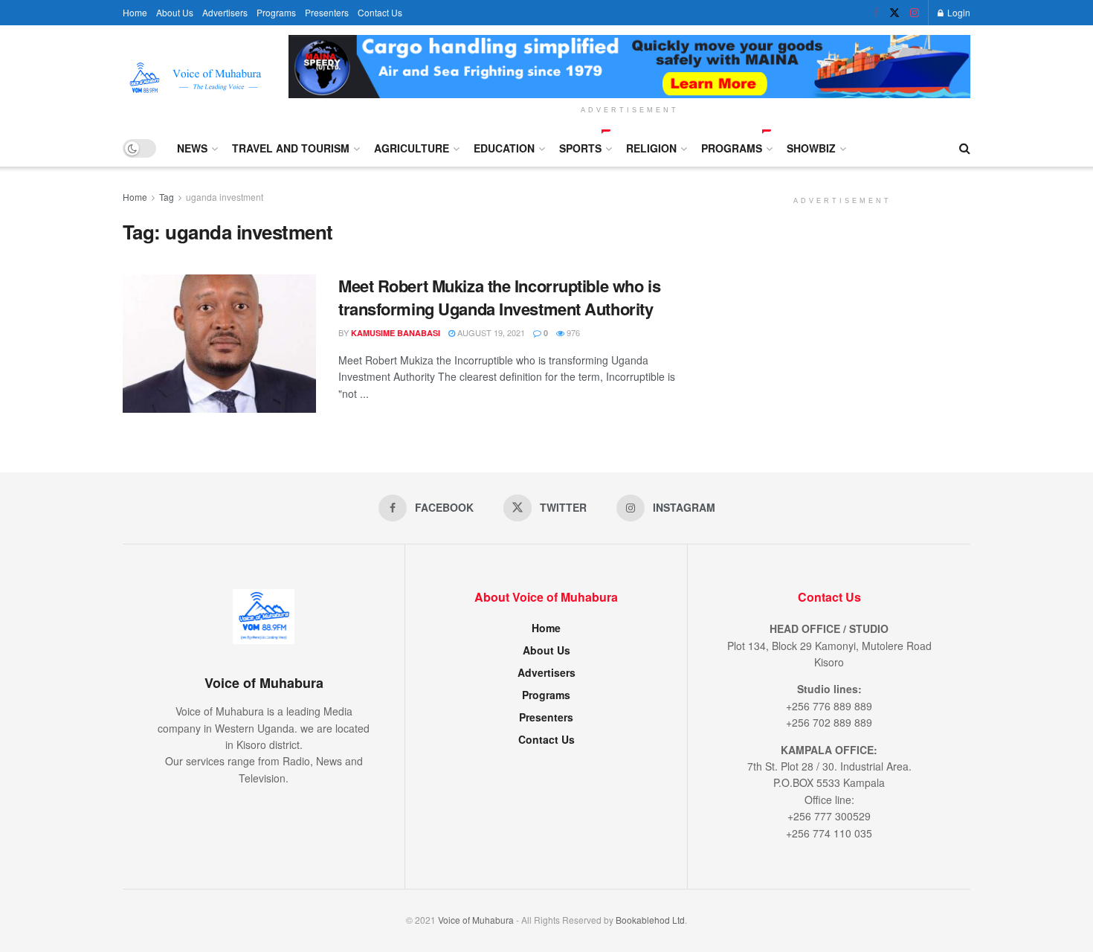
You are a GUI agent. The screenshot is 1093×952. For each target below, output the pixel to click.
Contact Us (380, 12)
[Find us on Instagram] (914, 12)
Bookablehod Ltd (650, 919)
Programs (276, 12)
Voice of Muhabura (476, 919)
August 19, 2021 (490, 332)
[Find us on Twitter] (894, 12)
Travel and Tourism (290, 148)
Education (504, 148)
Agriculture (411, 148)
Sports (580, 148)
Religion (651, 148)
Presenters (327, 12)
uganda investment (224, 196)
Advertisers (225, 12)
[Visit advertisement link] (629, 66)
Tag (166, 196)
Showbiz (811, 148)
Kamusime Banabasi (395, 332)
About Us (174, 12)
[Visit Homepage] (195, 77)
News (192, 148)
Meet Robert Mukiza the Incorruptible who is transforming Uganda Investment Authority (499, 297)
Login (957, 12)
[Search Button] (964, 148)
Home (135, 12)
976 (572, 332)
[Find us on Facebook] (876, 12)
